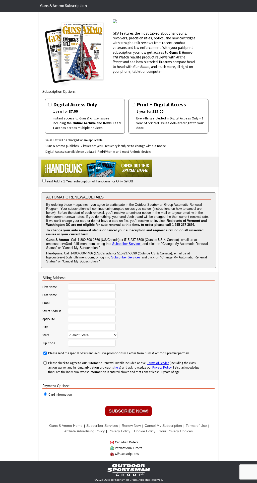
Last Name (49, 295)
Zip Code (48, 343)
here (117, 367)
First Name (49, 287)
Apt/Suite (48, 319)
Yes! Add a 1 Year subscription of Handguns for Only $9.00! (89, 181)
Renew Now (131, 426)
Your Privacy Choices (176, 431)
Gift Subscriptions (127, 454)
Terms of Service (158, 363)
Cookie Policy (144, 431)
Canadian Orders (126, 442)
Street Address (51, 311)
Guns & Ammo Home (66, 426)
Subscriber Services (127, 244)
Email (46, 303)
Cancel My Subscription (163, 426)
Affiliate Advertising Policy (84, 431)
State (45, 335)
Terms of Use (196, 426)
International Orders (128, 448)
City (45, 327)
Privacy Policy (162, 367)
